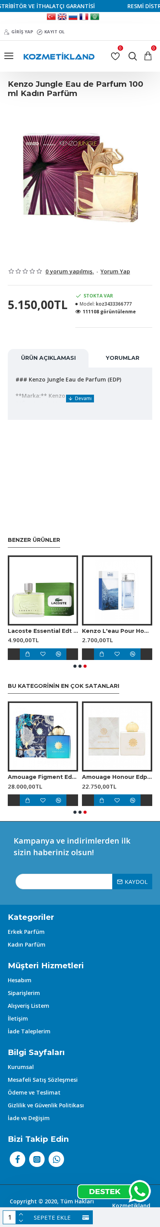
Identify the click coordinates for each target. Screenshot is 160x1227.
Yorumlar (122, 357)
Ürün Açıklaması (48, 357)
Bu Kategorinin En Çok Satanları (63, 686)
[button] (75, 666)
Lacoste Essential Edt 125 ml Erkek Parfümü (43, 630)
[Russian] (73, 18)
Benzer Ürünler (34, 540)
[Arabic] (94, 18)
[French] (84, 18)
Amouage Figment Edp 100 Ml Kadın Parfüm (43, 776)
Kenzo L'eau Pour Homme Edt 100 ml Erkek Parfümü (117, 630)
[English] (62, 18)
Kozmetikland (131, 1205)
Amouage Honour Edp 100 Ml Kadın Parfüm (117, 776)
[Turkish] (51, 18)
